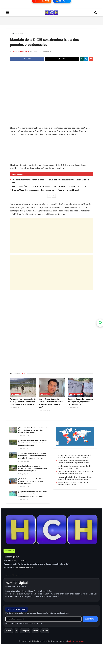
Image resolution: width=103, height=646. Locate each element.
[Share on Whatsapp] (82, 59)
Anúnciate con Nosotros (23, 567)
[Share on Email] (91, 59)
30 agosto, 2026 (24, 435)
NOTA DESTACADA (76, 394)
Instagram (25, 631)
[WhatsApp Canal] (100, 323)
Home (12, 33)
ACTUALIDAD (16, 394)
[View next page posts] (54, 196)
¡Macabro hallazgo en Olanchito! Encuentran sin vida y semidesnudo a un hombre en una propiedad (32, 468)
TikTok (35, 631)
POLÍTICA (19, 33)
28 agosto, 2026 (73, 407)
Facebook (8, 631)
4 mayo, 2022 (37, 51)
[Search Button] (95, 12)
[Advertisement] (51, 20)
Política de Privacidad (76, 641)
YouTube (45, 631)
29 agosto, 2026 (16, 407)
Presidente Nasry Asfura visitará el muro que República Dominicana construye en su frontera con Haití (23, 402)
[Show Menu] (7, 12)
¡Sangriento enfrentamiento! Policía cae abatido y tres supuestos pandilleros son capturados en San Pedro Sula (32, 494)
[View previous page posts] (49, 196)
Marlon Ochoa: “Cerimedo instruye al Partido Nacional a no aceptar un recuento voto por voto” (49, 186)
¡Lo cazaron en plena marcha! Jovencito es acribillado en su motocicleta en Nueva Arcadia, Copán (32, 443)
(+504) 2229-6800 (19, 560)
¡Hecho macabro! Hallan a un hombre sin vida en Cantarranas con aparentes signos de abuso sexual (32, 430)
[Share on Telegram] (86, 59)
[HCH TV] (51, 530)
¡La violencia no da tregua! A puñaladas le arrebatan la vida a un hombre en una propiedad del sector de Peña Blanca (32, 455)
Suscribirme (90, 619)
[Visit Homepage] (51, 12)
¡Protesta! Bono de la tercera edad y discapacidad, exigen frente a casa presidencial (45, 190)
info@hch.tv (14, 557)
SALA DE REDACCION (21, 51)
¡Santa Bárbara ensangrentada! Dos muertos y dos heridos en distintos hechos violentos (30, 481)
